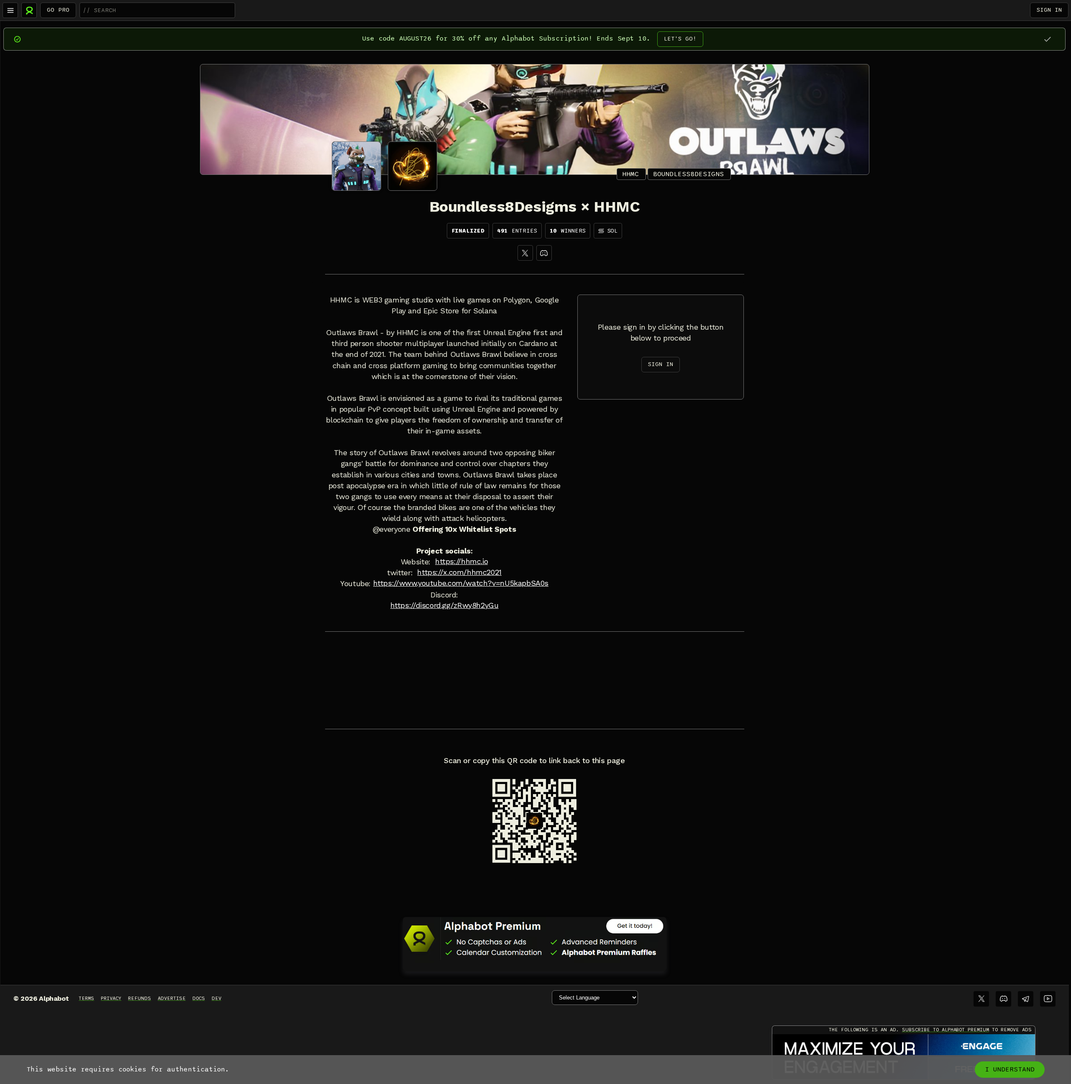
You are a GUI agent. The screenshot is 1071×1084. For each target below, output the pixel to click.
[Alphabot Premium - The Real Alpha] (534, 938)
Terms (86, 998)
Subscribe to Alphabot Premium (945, 1030)
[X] (525, 253)
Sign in (1049, 9)
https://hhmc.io (461, 561)
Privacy (111, 998)
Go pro (58, 9)
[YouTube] (1048, 999)
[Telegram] (1025, 999)
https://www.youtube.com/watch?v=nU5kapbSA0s (461, 583)
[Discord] (544, 253)
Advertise (172, 998)
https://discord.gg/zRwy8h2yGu (444, 605)
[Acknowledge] (1047, 39)
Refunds (139, 998)
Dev (216, 998)
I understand (1010, 1069)
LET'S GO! (680, 38)
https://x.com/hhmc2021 (459, 572)
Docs (198, 998)
